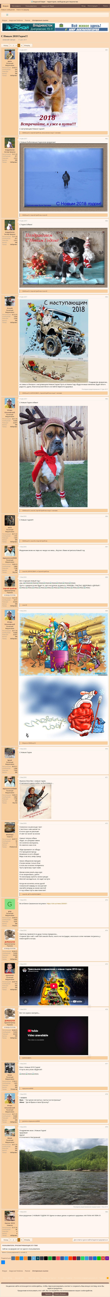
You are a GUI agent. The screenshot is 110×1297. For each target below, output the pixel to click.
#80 (106, 1212)
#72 (106, 823)
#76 (106, 1009)
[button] (22, 6)
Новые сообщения (8, 10)
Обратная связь (34, 1278)
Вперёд (27, 45)
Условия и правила (65, 1278)
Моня (10, 1138)
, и (34, 215)
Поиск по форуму (22, 10)
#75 (106, 964)
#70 (106, 749)
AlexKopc (10, 834)
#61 (106, 50)
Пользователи (31, 6)
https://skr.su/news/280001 (57, 903)
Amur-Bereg (7, 1278)
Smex (10, 1075)
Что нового (16, 6)
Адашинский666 (10, 558)
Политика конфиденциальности (85, 1278)
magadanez (10, 150)
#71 (106, 777)
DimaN (10, 308)
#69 (106, 611)
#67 (106, 547)
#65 (106, 399)
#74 (106, 930)
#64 (106, 297)
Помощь (102, 1278)
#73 (106, 900)
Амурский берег (48, 6)
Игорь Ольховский (10, 411)
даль (10, 61)
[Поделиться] (103, 50)
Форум (5, 6)
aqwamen (10, 975)
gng (9, 911)
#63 (106, 221)
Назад (6, 45)
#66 (106, 516)
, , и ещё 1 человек (41, 133)
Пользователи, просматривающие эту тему (20, 1245)
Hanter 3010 (10, 1223)
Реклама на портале (48, 1278)
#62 (106, 139)
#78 (106, 1094)
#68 (106, 577)
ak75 (10, 527)
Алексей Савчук (9, 40)
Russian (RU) (19, 1278)
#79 (106, 1127)
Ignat (10, 760)
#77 (106, 1064)
